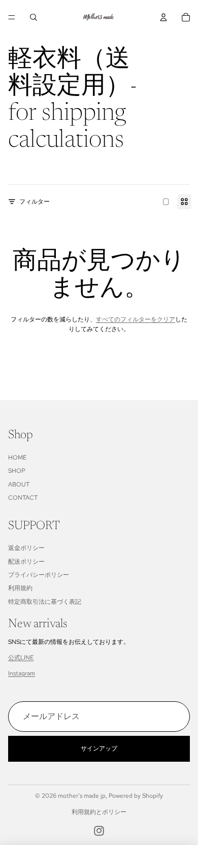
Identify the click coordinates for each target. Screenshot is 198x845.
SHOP (16, 471)
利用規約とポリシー (99, 812)
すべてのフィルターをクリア (135, 319)
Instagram (21, 673)
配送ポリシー (26, 562)
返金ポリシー (26, 548)
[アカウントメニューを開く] (163, 17)
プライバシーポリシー (38, 575)
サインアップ (99, 748)
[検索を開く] (33, 17)
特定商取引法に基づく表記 (44, 602)
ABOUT (18, 484)
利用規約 (20, 588)
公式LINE (21, 658)
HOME (17, 457)
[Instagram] (99, 831)
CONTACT (23, 498)
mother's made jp (82, 796)
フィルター (34, 202)
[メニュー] (11, 17)
